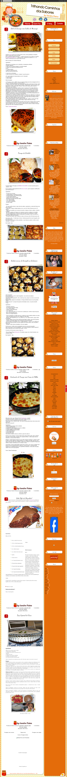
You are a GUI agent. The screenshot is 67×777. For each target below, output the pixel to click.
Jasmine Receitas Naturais (54, 326)
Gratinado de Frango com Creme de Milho (24, 377)
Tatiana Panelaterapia (12, 450)
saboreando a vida (54, 194)
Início (54, 77)
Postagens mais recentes (9, 732)
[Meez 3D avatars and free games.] (54, 421)
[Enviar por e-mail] (21, 147)
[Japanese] (52, 457)
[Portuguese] (50, 457)
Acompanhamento (25, 372)
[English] (47, 454)
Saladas (54, 403)
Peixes (54, 399)
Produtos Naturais (54, 320)
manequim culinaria (54, 344)
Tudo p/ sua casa (54, 323)
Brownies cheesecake (54, 381)
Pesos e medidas (54, 345)
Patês (54, 398)
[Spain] (55, 454)
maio (46, 568)
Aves (25, 493)
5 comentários (36, 145)
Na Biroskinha (54, 149)
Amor (54, 375)
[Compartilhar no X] (23, 147)
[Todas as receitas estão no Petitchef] (54, 559)
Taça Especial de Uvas (24, 615)
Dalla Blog (54, 179)
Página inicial (23, 732)
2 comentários (36, 253)
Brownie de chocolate (54, 379)
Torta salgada (54, 406)
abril (45, 577)
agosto (46, 590)
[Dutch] (61, 454)
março (46, 579)
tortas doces (54, 408)
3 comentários (36, 490)
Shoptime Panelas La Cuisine (54, 321)
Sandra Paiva (54, 516)
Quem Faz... (54, 79)
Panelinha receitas (54, 340)
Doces (26, 148)
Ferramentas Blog (54, 458)
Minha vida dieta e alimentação (54, 341)
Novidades (54, 392)
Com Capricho (11, 591)
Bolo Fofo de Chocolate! (24, 498)
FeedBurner (56, 500)
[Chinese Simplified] (61, 457)
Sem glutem (54, 334)
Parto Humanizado (54, 396)
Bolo (24, 148)
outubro (46, 573)
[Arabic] (58, 457)
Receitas (54, 343)
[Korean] (55, 457)
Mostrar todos (61, 222)
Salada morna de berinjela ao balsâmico (24, 261)
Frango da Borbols (24, 153)
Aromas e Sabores (54, 164)
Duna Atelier (54, 338)
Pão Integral (54, 395)
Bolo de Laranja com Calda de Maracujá (24, 28)
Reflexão (54, 402)
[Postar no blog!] (22, 147)
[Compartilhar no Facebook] (25, 147)
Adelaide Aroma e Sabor (54, 324)
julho (46, 574)
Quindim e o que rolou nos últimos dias (57, 196)
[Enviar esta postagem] (20, 147)
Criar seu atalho (54, 533)
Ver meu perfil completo (54, 119)
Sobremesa (54, 405)
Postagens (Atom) (24, 734)
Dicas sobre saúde (54, 385)
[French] (50, 454)
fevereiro (46, 580)
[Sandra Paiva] (54, 532)
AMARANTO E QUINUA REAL (54, 331)
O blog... (54, 80)
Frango (25, 256)
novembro (47, 585)
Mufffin (54, 391)
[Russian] (47, 457)
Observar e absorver (54, 208)
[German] (52, 454)
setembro (46, 588)
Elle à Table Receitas (54, 330)
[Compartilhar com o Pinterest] (26, 147)
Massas (54, 389)
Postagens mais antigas (36, 732)
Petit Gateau (54, 401)
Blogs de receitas (54, 333)
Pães (54, 393)
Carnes (54, 382)
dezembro (47, 584)
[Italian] (58, 454)
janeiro (46, 571)
